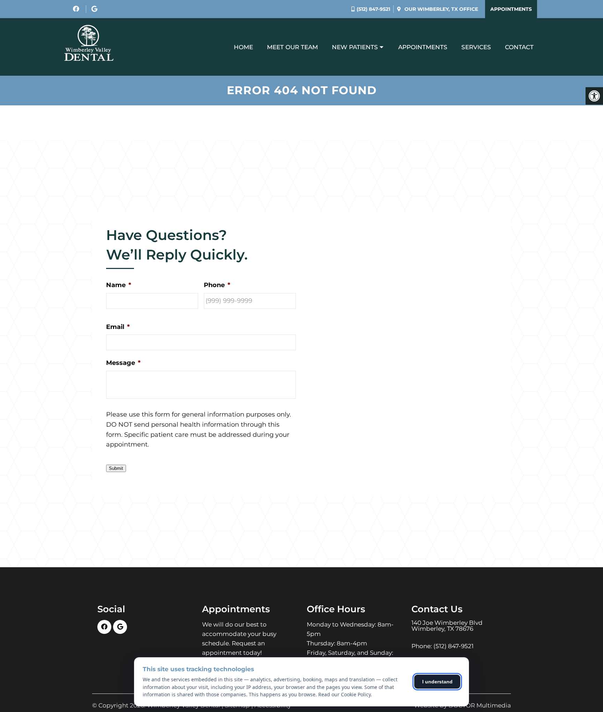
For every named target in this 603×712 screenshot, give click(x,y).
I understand (437, 681)
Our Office (440, 9)
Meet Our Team (292, 47)
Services (476, 47)
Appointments (511, 9)
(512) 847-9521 (373, 9)
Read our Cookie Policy (344, 694)
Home (243, 47)
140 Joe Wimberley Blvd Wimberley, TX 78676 (447, 626)
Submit (116, 468)
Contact (519, 47)
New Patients (355, 47)
